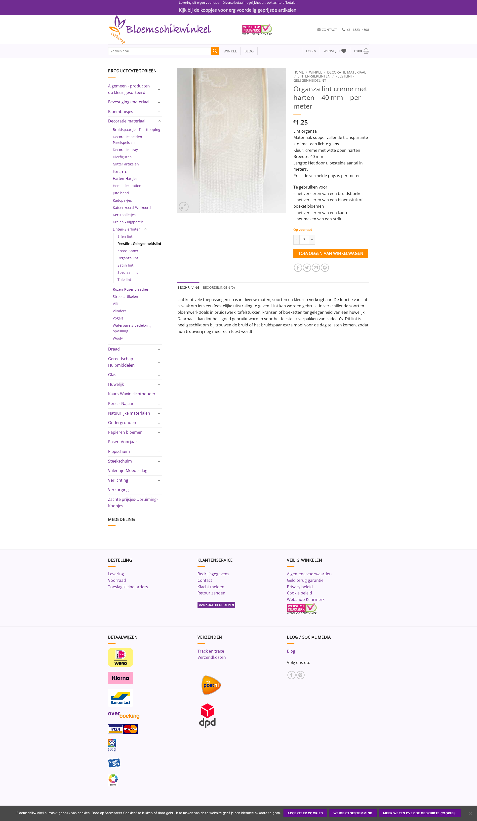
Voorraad (117, 580)
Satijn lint (125, 265)
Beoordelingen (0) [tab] (219, 287)
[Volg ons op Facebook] (291, 675)
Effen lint (125, 236)
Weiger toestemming (353, 813)
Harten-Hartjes (125, 178)
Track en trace (211, 651)
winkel (228, 51)
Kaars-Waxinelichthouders (133, 393)
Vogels (118, 318)
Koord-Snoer (128, 250)
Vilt (115, 303)
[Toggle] (159, 89)
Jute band (121, 193)
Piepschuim (119, 451)
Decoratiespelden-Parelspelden (128, 139)
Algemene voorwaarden (309, 574)
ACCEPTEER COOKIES (305, 813)
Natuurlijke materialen (129, 413)
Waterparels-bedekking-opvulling (133, 328)
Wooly (118, 338)
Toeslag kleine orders (128, 586)
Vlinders (119, 311)
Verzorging (118, 489)
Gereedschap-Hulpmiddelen (121, 362)
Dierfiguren (122, 157)
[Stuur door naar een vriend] (316, 268)
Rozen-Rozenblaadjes (131, 289)
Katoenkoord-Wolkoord (132, 207)
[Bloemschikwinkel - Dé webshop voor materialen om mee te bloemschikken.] (171, 29)
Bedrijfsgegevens (213, 574)
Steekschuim (120, 461)
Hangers (120, 171)
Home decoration (127, 185)
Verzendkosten (212, 657)
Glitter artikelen (126, 164)
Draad (114, 349)
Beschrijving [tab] (188, 287)
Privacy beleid (300, 586)
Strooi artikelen (125, 296)
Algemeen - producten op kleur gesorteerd (129, 89)
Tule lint (124, 279)
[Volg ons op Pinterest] (300, 675)
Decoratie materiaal (126, 121)
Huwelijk (116, 384)
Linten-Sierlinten (127, 229)
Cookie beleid (299, 593)
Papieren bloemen (125, 432)
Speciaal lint (128, 272)
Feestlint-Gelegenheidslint (139, 243)
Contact (205, 580)
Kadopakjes (122, 200)
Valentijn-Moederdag (127, 470)
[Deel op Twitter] (307, 268)
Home (298, 72)
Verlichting (118, 480)
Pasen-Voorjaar (122, 441)
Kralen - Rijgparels (128, 222)
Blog (291, 651)
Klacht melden (211, 586)
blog (249, 51)
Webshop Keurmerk (305, 599)
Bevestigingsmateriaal (128, 102)
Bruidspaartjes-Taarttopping (136, 129)
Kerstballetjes (124, 214)
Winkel (315, 72)
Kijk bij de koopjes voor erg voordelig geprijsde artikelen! (238, 10)
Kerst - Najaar (121, 403)
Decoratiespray (125, 149)
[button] (311, 51)
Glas (112, 374)
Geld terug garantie (305, 580)
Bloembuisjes (120, 111)
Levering (116, 574)
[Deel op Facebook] (298, 268)
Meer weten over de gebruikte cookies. (420, 813)
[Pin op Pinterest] (325, 268)
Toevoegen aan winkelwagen (330, 253)
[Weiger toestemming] (470, 815)
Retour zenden (211, 593)
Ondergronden (122, 422)
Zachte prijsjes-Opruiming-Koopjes (133, 502)
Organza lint (128, 258)
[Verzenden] (215, 51)
